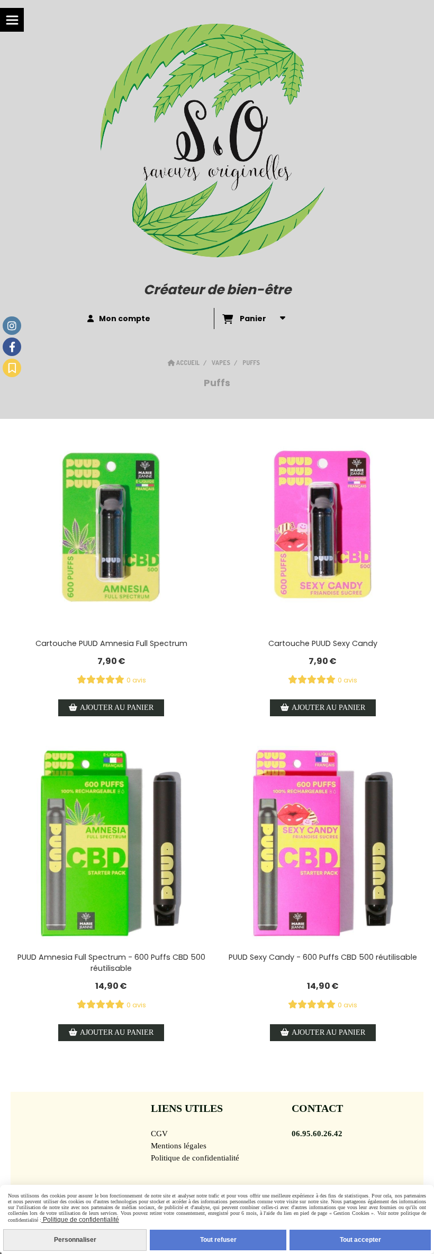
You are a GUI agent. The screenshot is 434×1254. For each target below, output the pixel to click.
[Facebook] (12, 347)
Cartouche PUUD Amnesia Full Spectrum (111, 643)
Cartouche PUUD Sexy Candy (322, 643)
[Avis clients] (12, 368)
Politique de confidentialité (195, 1158)
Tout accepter (360, 1239)
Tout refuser (218, 1239)
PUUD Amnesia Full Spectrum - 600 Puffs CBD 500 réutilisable (111, 963)
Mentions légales (178, 1145)
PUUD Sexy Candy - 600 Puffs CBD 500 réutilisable (323, 957)
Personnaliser (75, 1239)
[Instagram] (12, 325)
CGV (159, 1133)
